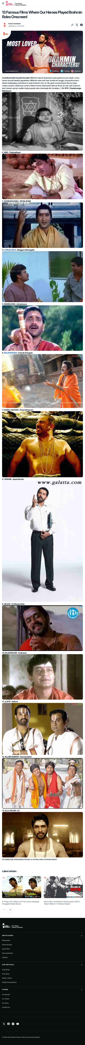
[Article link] (21, 890)
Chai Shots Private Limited (16, 1037)
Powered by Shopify (33, 1037)
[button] (3, 3)
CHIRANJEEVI (10, 250)
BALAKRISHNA (10, 353)
